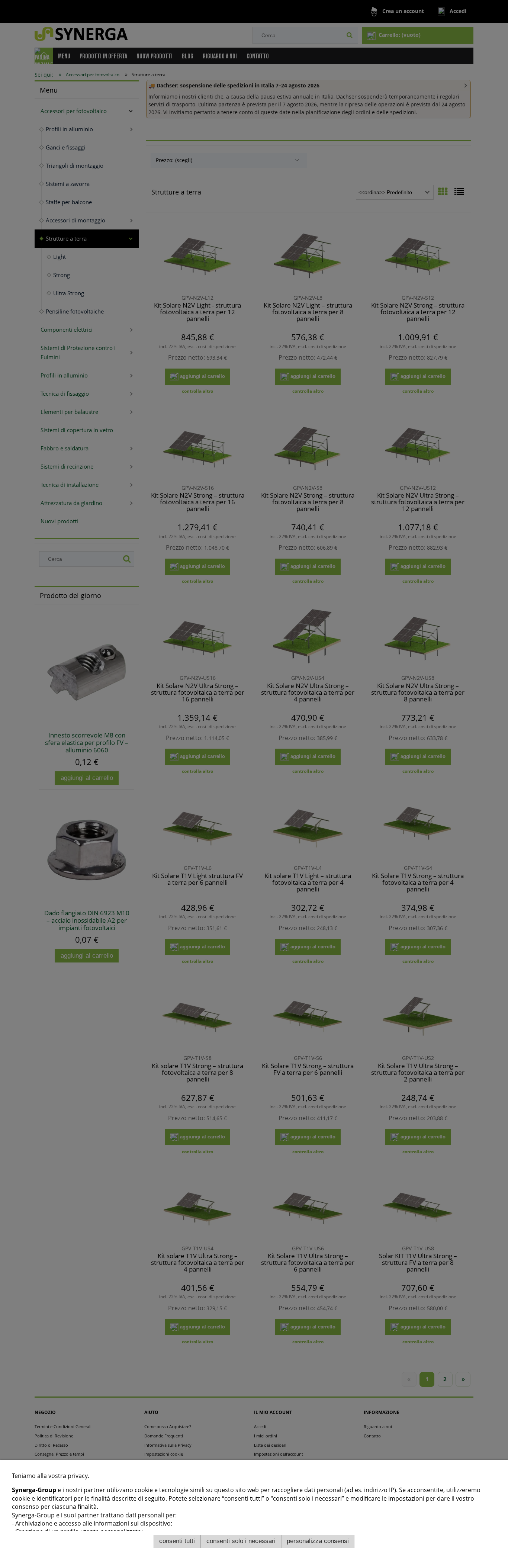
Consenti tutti (177, 1541)
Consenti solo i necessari (241, 1541)
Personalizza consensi (318, 1541)
